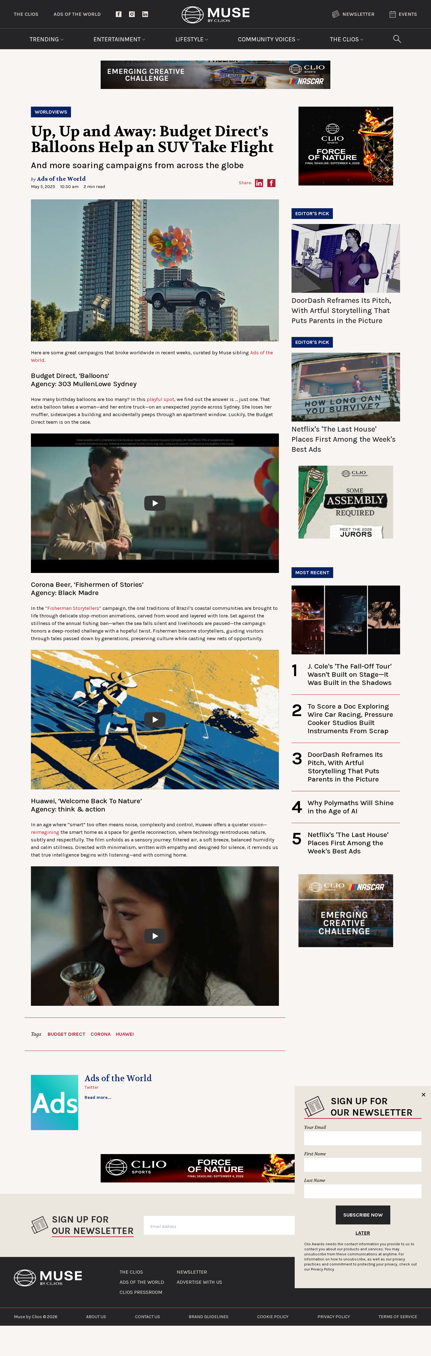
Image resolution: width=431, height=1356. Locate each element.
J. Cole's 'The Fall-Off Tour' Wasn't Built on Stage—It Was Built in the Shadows (350, 674)
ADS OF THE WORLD (142, 1282)
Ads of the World (77, 14)
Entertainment (117, 39)
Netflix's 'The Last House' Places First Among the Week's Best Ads (344, 439)
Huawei (125, 1034)
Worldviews (51, 112)
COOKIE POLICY (272, 1316)
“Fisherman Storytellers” (73, 608)
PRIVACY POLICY (333, 1316)
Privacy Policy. (323, 1269)
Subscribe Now (363, 1215)
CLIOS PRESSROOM (141, 1292)
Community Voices (267, 39)
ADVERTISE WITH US (199, 1282)
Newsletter (358, 14)
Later (363, 1233)
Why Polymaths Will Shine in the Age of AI (351, 807)
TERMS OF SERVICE (398, 1316)
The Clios (26, 14)
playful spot (160, 399)
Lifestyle (190, 39)
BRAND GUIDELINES (208, 1316)
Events (408, 14)
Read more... (98, 1097)
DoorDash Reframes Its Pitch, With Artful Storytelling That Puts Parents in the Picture (341, 310)
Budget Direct (67, 1034)
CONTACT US (147, 1316)
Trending (45, 39)
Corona (101, 1034)
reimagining (45, 832)
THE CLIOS (131, 1272)
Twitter (92, 1087)
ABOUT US (96, 1316)
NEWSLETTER (192, 1272)
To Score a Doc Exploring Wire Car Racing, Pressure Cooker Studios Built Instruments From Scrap (350, 718)
